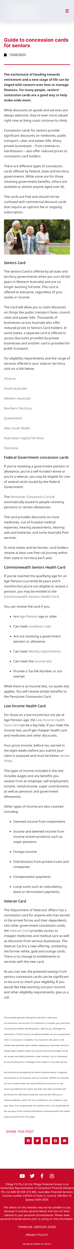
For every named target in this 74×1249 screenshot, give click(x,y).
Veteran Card (19, 930)
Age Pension (28, 616)
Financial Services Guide (37, 1227)
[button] (28, 1140)
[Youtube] (22, 1176)
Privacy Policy (37, 1235)
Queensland (13, 418)
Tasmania (11, 448)
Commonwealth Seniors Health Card (31, 596)
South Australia (15, 388)
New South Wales (17, 428)
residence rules (39, 626)
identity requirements (44, 651)
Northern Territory (18, 408)
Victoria (9, 378)
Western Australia (17, 398)
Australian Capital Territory (24, 438)
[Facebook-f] (42, 1176)
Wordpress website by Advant (37, 1244)
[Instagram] (52, 1176)
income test (43, 661)
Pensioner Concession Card (30, 497)
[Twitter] (32, 1176)
